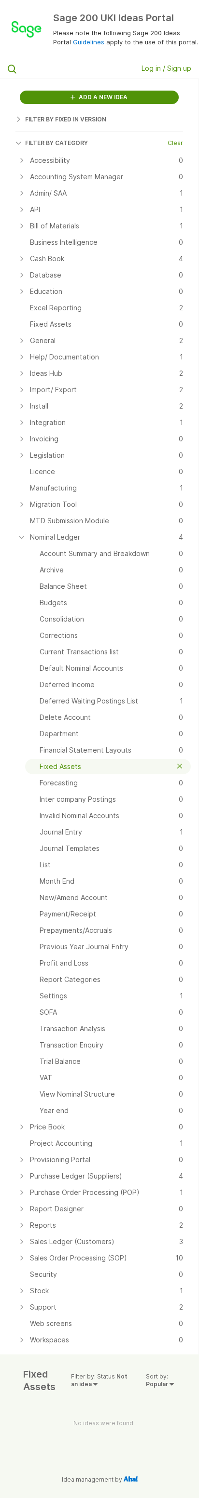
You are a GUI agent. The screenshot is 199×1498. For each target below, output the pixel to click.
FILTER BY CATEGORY (56, 142)
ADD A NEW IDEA (102, 97)
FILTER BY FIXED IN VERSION (65, 119)
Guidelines (88, 42)
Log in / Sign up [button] (166, 68)
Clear (175, 142)
